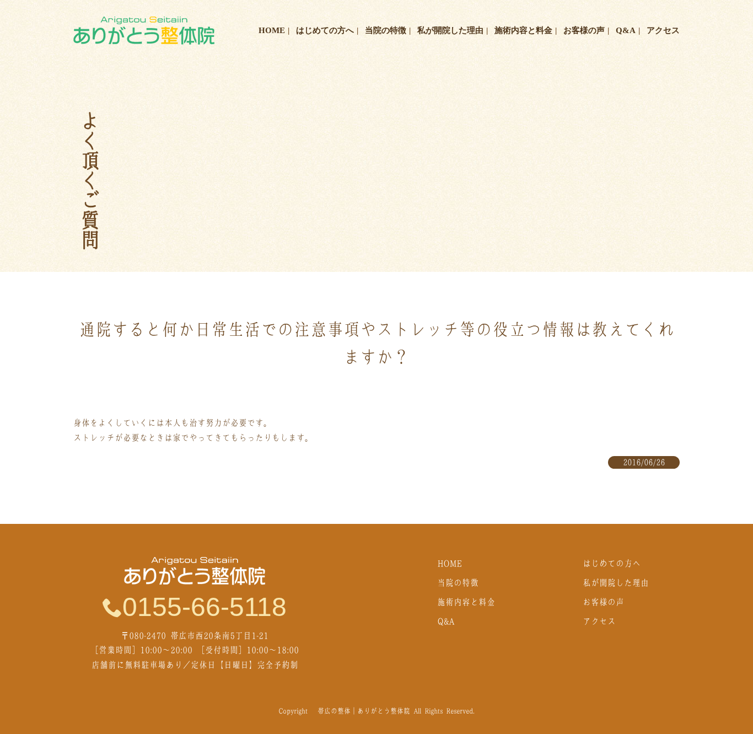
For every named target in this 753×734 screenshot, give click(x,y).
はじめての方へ (325, 30)
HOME (272, 30)
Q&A (626, 30)
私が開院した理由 (450, 30)
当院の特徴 (385, 30)
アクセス (663, 30)
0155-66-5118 (204, 607)
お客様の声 (584, 30)
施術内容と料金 (523, 30)
